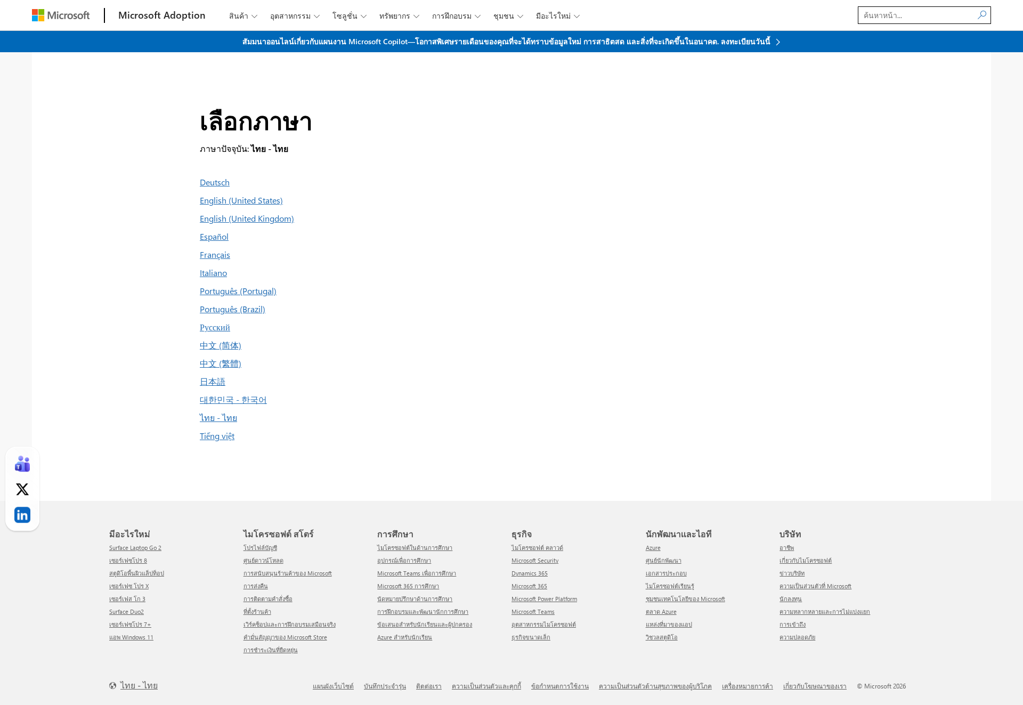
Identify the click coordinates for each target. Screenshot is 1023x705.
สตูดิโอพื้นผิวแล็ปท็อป (136, 573)
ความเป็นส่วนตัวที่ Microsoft (815, 586)
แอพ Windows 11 (131, 637)
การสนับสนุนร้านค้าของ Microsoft (287, 573)
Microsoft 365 (529, 586)
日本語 (212, 381)
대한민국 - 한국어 (233, 399)
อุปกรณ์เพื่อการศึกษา (404, 560)
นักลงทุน (791, 599)
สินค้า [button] (243, 16)
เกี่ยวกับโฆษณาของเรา (815, 686)
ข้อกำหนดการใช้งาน (560, 686)
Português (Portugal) (238, 290)
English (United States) (241, 200)
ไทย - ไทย (218, 417)
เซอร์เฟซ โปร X (129, 586)
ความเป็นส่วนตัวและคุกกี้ (486, 686)
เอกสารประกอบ (666, 573)
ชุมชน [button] (508, 16)
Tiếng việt (217, 435)
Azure (653, 548)
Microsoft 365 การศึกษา (408, 586)
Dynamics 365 (530, 573)
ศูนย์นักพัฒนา (663, 560)
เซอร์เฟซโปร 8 (128, 560)
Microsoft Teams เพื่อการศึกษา (416, 573)
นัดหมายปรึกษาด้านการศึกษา (414, 599)
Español (214, 236)
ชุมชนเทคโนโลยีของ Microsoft (685, 599)
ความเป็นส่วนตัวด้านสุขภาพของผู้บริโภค (655, 686)
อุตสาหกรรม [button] (295, 16)
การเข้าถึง (793, 624)
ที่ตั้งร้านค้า (257, 611)
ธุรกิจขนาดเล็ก (531, 637)
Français (215, 254)
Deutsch (215, 182)
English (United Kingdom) (247, 218)
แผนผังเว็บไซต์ (333, 686)
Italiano (213, 272)
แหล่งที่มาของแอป (669, 624)
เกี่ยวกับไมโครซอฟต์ (806, 560)
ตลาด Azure (661, 611)
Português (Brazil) (232, 308)
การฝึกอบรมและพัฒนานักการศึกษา (422, 611)
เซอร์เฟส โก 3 (127, 599)
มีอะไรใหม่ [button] (558, 16)
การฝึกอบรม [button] (456, 16)
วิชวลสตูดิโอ (662, 637)
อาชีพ (787, 548)
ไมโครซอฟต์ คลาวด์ (537, 548)
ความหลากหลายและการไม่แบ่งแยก (825, 611)
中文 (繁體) (220, 363)
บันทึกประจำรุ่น (385, 686)
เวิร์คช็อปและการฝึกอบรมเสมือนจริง (289, 624)
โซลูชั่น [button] (349, 16)
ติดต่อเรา (429, 686)
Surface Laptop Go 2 (135, 548)
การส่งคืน (255, 586)
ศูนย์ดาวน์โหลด (263, 560)
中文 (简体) (220, 345)
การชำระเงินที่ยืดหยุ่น (270, 650)
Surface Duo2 (126, 611)
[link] (22, 464)
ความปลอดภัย (797, 637)
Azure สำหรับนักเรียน (404, 637)
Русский (215, 327)
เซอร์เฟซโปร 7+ (130, 624)
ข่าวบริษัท (792, 573)
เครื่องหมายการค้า (747, 686)
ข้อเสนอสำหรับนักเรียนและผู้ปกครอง (424, 624)
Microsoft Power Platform (544, 599)
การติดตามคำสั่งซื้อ (268, 599)
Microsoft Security (535, 560)
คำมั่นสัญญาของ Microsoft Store (285, 637)
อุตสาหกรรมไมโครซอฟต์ (544, 624)
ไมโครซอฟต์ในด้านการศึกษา (414, 548)
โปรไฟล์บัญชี (260, 548)
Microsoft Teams (533, 611)
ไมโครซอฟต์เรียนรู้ (670, 586)
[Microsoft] (61, 15)
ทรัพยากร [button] (399, 16)
